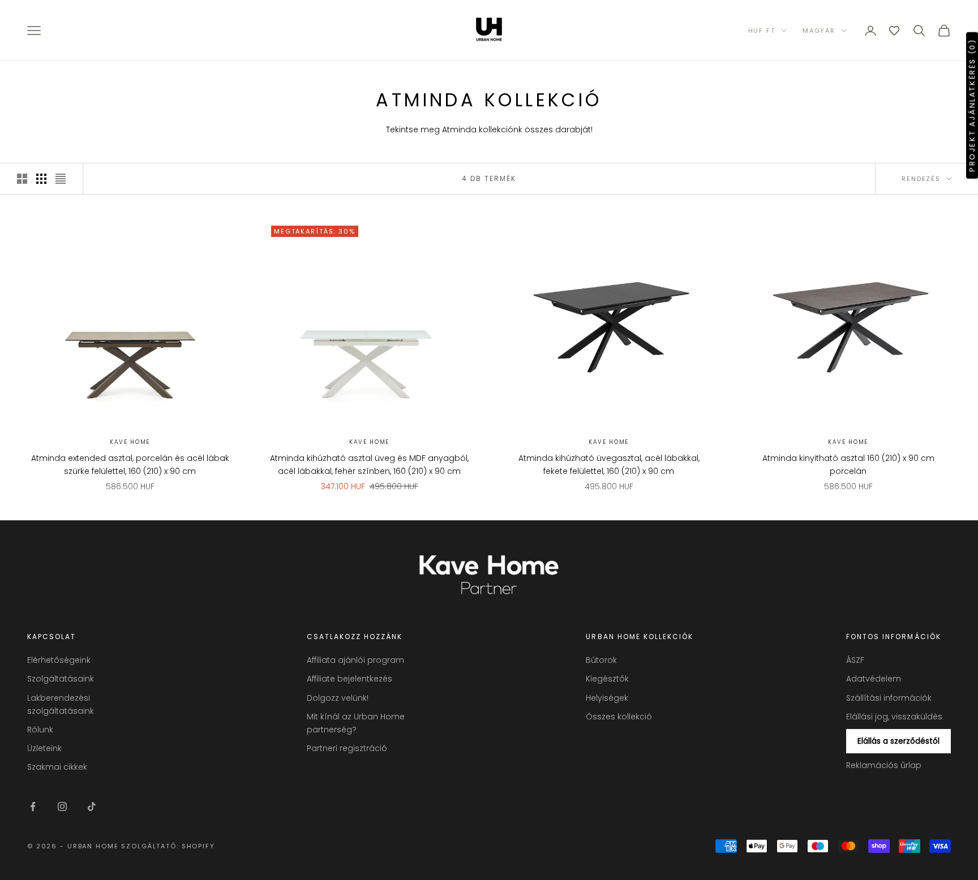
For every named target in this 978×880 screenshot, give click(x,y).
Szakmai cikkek (57, 767)
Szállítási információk (889, 698)
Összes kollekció (619, 716)
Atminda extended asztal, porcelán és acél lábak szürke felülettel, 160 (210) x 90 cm (130, 464)
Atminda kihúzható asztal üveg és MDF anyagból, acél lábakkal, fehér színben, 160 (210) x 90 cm (369, 464)
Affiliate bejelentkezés (349, 678)
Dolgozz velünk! (337, 698)
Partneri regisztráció (347, 748)
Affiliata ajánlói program (355, 660)
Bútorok (601, 660)
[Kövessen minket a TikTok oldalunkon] (91, 806)
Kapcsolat (51, 636)
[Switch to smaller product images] (41, 178)
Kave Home (130, 442)
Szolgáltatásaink (60, 678)
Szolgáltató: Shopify (168, 846)
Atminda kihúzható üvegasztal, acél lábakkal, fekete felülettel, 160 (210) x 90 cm (609, 464)
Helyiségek (607, 698)
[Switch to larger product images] (22, 178)
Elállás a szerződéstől (898, 741)
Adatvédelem (873, 678)
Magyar (819, 30)
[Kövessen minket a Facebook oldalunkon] (32, 806)
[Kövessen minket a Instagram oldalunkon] (62, 806)
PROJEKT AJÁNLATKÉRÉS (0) (972, 104)
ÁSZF (855, 660)
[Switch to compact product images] (60, 178)
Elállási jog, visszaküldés (894, 716)
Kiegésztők (607, 678)
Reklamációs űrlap (883, 765)
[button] (894, 30)
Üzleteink (44, 748)
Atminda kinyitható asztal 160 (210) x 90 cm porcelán (848, 464)
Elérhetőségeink (59, 660)
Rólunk (40, 729)
